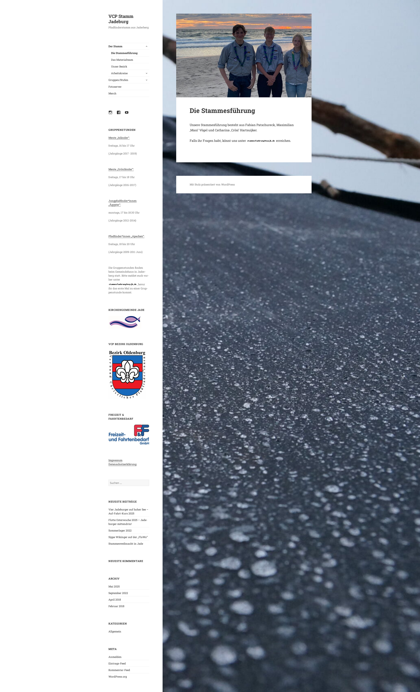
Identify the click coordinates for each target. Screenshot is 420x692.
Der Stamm (115, 46)
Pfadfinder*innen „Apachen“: (126, 236)
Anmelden (115, 657)
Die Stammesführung (124, 53)
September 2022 (118, 593)
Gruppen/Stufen (118, 80)
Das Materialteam (122, 59)
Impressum (115, 460)
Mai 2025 (114, 586)
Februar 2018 (116, 606)
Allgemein (114, 631)
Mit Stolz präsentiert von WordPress (212, 184)
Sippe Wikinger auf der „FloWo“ (128, 537)
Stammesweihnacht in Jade (125, 543)
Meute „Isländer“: (119, 137)
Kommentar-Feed (119, 670)
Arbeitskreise (119, 73)
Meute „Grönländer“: (121, 169)
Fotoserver (115, 86)
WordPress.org (117, 676)
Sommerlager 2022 (120, 530)
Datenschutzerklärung (122, 464)
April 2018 (114, 599)
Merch (112, 93)
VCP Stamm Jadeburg (120, 18)
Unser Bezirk (119, 66)
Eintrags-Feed (117, 663)
